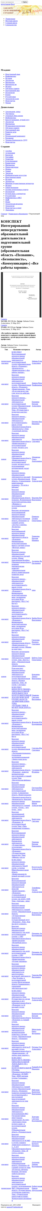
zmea (34, 590)
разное (3, 459)
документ (5, 384)
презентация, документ (6, 362)
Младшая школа (11, 21)
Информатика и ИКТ (13, 198)
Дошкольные (10, 19)
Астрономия (10, 153)
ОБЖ (7, 200)
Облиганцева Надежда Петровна (37, 1144)
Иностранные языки (13, 177)
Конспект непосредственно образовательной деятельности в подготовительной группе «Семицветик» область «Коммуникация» (21, 789)
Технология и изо (12, 99)
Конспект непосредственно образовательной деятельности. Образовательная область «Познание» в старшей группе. (21, 1016)
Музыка (8, 86)
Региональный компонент (15, 136)
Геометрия (9, 159)
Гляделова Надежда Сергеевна (36, 642)
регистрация (5, 4)
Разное (8, 95)
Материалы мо (11, 84)
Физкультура (10, 101)
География (9, 157)
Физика (8, 169)
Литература (9, 181)
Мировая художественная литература (19, 183)
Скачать (4, 319)
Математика (10, 82)
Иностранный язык (12, 74)
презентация (6, 1188)
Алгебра (8, 151)
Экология (9, 173)
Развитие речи (10, 132)
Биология (9, 155)
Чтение (8, 103)
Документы (9, 114)
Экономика (9, 210)
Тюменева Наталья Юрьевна (36, 538)
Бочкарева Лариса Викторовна (36, 676)
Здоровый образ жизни (14, 116)
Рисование (9, 138)
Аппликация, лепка (12, 112)
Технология (9, 206)
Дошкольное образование (18, 214)
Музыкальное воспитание (15, 126)
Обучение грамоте (12, 88)
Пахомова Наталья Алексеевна (36, 404)
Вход (13, 4)
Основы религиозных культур (16, 190)
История (8, 78)
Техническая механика (14, 204)
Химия (8, 171)
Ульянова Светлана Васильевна (36, 697)
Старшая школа (11, 23)
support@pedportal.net (14, 1207)
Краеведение (10, 163)
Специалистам (11, 25)
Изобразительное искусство (16, 175)
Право (7, 202)
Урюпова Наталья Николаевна (36, 844)
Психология (10, 93)
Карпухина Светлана (36, 820)
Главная (4, 214)
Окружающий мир (12, 91)
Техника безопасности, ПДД (16, 140)
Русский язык (10, 97)
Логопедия (9, 80)
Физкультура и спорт (13, 208)
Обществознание (11, 187)
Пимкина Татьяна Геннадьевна (36, 519)
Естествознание (11, 161)
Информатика (10, 76)
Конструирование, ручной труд (17, 120)
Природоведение (11, 167)
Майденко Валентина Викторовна (36, 1092)
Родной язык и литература (15, 194)
